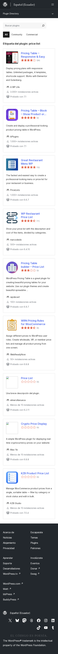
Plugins (34, 542)
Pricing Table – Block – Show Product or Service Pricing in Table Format (35, 112)
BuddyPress (11, 599)
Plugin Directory (11, 13)
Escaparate (36, 532)
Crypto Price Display (34, 423)
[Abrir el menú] (53, 4)
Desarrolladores (11, 568)
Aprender (8, 557)
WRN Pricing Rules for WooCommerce (33, 322)
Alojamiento (9, 542)
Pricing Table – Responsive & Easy (33, 55)
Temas (34, 537)
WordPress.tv (12, 573)
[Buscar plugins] (43, 26)
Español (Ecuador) (20, 612)
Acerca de (8, 532)
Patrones (35, 548)
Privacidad (9, 548)
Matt (7, 588)
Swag (35, 573)
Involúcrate (36, 557)
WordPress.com (13, 583)
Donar (35, 568)
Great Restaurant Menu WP (32, 162)
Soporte (7, 563)
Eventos (35, 563)
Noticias (7, 537)
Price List (27, 378)
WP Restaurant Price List (30, 215)
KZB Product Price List (35, 473)
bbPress (9, 594)
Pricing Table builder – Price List (32, 265)
